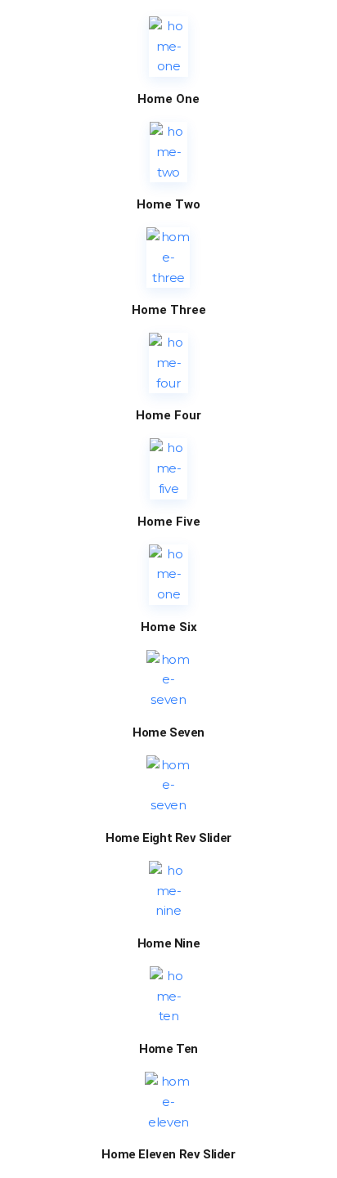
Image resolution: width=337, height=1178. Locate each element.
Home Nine (168, 944)
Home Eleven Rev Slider (168, 1155)
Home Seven (168, 733)
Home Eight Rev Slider (168, 838)
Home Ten (168, 1049)
